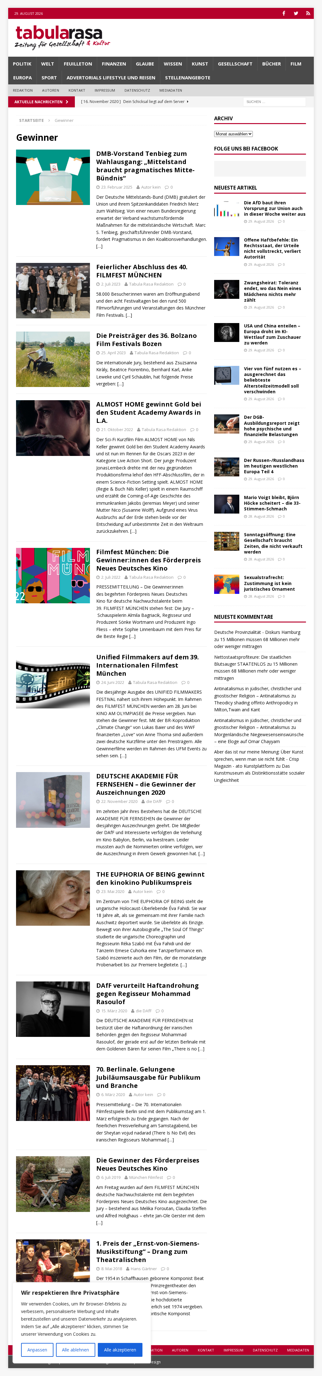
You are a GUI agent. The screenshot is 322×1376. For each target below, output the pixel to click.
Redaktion (23, 90)
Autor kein (151, 187)
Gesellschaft (235, 63)
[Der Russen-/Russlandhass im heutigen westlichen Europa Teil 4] (226, 467)
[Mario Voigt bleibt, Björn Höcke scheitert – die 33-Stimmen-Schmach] (226, 504)
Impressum (105, 90)
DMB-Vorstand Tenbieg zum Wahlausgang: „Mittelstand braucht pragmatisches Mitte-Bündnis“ (145, 165)
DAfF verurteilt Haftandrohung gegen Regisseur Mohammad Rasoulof (147, 993)
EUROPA (22, 77)
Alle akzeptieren (120, 1350)
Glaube (145, 63)
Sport (49, 77)
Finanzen (114, 63)
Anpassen (37, 1350)
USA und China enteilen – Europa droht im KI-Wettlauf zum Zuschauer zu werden (272, 334)
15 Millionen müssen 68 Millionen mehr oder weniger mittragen (255, 671)
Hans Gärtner (144, 1268)
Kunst (200, 63)
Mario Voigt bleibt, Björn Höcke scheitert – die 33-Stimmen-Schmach (272, 503)
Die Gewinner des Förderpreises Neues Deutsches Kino (147, 1164)
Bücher (271, 63)
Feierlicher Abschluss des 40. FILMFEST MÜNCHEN (141, 271)
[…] (99, 246)
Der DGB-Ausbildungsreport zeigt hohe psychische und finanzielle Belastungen (272, 425)
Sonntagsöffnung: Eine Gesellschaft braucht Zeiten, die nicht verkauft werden (273, 543)
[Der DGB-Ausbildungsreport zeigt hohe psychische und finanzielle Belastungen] (226, 423)
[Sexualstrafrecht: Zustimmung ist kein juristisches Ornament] (226, 584)
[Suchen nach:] (274, 101)
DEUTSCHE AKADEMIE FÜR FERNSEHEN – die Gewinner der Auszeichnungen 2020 (146, 784)
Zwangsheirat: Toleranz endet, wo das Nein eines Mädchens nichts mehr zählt (272, 291)
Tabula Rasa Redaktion (151, 284)
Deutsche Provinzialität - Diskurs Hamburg (257, 632)
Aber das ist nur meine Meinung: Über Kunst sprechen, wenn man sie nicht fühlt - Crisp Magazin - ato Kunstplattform (258, 759)
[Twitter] (296, 13)
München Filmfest (146, 1177)
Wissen (173, 63)
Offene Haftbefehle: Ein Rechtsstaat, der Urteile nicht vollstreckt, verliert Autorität (272, 248)
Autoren (50, 90)
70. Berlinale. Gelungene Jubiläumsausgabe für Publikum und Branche (148, 1077)
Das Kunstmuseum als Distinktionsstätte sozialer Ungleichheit (259, 773)
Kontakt (77, 90)
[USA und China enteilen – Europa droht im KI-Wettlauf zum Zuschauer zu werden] (226, 332)
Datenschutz (137, 90)
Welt (47, 63)
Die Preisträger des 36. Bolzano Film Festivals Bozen (146, 339)
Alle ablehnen (75, 1350)
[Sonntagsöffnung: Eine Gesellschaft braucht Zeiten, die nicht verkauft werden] (226, 541)
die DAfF (154, 801)
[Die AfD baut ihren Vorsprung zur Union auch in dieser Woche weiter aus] (226, 209)
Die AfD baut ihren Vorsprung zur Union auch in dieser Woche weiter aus (275, 208)
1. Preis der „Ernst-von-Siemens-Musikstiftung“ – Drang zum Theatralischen (147, 1251)
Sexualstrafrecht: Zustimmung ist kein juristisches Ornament (269, 583)
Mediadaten (170, 90)
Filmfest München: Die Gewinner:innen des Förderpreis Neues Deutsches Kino (148, 560)
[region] (82, 1322)
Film (296, 63)
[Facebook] (283, 13)
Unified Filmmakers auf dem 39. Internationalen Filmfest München (147, 665)
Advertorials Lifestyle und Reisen (111, 77)
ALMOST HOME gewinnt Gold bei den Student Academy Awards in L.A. (148, 412)
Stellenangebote (187, 77)
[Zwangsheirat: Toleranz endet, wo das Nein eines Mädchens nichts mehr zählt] (226, 289)
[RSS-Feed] (308, 13)
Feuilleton (78, 63)
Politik (22, 63)
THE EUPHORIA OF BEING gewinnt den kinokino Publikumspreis (150, 878)
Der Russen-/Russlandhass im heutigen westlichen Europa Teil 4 (274, 466)
